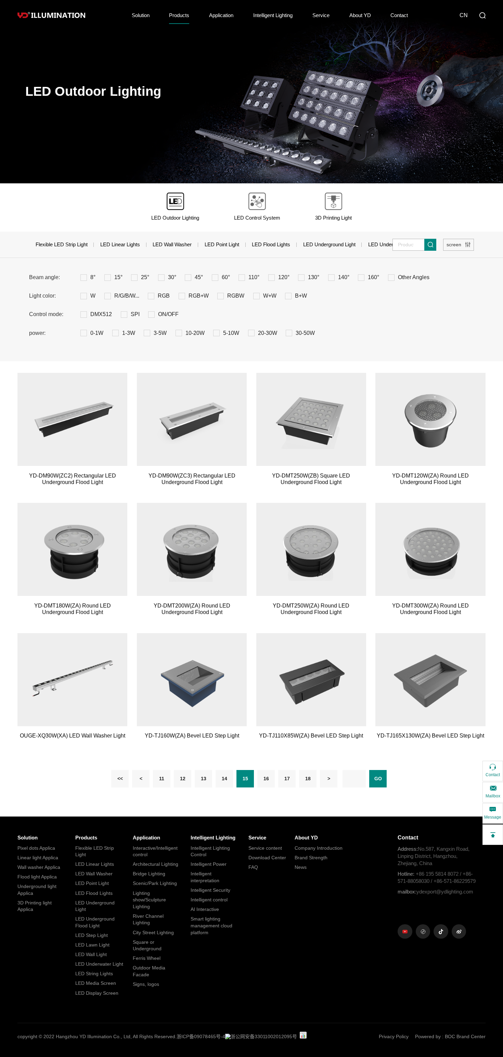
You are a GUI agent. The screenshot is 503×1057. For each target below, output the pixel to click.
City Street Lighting (153, 932)
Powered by (428, 1036)
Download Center (267, 857)
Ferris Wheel (146, 958)
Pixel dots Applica (36, 848)
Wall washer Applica (38, 867)
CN (464, 15)
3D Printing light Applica (34, 906)
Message (492, 817)
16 (266, 778)
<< (120, 778)
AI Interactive (205, 909)
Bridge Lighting (149, 873)
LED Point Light (222, 244)
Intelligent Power (209, 864)
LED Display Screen (96, 993)
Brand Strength (311, 857)
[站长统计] (303, 1035)
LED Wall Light (91, 954)
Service (321, 15)
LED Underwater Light (99, 964)
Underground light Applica (36, 890)
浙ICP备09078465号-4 (201, 1036)
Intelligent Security (210, 890)
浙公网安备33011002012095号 (264, 1036)
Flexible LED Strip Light (62, 244)
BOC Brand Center (465, 1036)
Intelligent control (209, 899)
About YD (360, 15)
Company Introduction (319, 848)
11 (161, 778)
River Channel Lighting (148, 919)
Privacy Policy (394, 1036)
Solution (141, 15)
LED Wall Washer (172, 244)
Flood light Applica (37, 876)
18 (308, 778)
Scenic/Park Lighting (155, 883)
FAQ (253, 867)
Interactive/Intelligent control (155, 851)
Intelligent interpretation (205, 877)
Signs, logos (146, 984)
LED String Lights (94, 973)
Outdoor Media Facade (149, 971)
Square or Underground (147, 945)
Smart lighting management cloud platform (211, 925)
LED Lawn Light (92, 945)
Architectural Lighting (155, 864)
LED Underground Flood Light (95, 922)
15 (245, 778)
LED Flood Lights (271, 244)
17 (287, 778)
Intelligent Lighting (273, 15)
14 (224, 778)
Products (179, 15)
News (301, 867)
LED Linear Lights (120, 244)
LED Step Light (91, 935)
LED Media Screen (95, 983)
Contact (399, 15)
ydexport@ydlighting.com (435, 892)
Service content (265, 848)
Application (221, 15)
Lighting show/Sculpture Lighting (149, 899)
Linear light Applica (37, 857)
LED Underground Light (329, 244)
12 (182, 778)
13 (203, 778)
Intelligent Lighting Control (210, 851)
